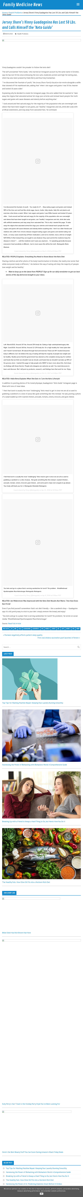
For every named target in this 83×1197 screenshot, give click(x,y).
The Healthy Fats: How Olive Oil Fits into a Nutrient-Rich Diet (26, 882)
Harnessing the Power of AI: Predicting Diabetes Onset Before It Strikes (34, 1184)
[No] (80, 1191)
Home (4, 12)
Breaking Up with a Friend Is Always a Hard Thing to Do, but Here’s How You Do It (33, 821)
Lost (63, 629)
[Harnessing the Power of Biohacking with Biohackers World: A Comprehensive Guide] (41, 761)
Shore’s (68, 629)
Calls (19, 629)
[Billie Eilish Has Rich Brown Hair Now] (31, 899)
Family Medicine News (22, 4)
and (15, 629)
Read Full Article (14, 623)
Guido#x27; (35, 629)
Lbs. (58, 629)
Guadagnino (26, 629)
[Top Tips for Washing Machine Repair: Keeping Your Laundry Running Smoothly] (29, 699)
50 (11, 629)
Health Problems (15, 12)
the (73, 629)
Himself (47, 629)
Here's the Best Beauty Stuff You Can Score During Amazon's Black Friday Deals (32, 1152)
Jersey (53, 629)
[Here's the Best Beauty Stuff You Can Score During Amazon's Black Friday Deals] (36, 1112)
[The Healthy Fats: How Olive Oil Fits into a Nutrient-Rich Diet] (41, 878)
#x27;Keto (6, 629)
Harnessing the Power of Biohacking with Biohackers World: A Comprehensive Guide (34, 765)
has (42, 629)
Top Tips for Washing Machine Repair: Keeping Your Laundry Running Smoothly (32, 703)
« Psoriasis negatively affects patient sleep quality (22, 635)
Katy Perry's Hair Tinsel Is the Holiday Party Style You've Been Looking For (31, 1104)
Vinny (28, 251)
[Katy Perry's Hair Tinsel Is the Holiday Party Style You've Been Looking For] (41, 941)
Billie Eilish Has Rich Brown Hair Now (16, 933)
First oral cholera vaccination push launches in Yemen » (59, 638)
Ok (41, 1194)
